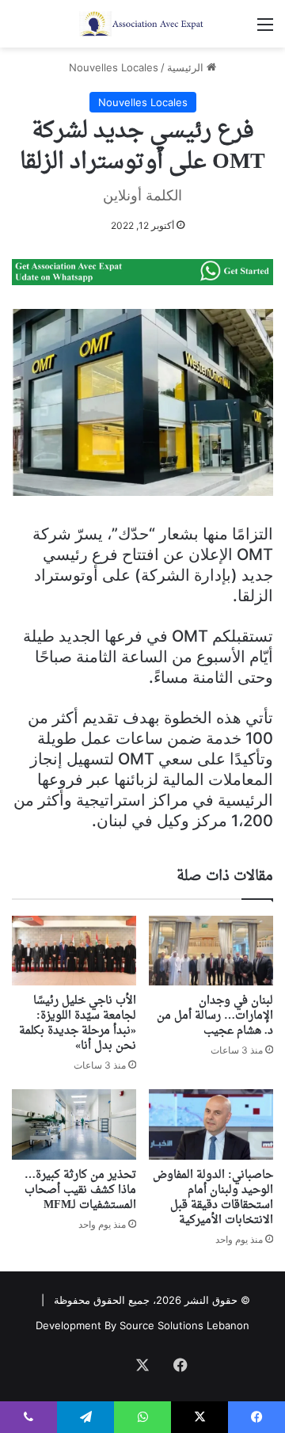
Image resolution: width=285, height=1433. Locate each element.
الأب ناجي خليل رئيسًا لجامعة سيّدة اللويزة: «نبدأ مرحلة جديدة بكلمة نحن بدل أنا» (77, 1023)
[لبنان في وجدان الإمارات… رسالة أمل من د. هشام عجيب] (211, 951)
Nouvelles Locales (113, 67)
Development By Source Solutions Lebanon (142, 1325)
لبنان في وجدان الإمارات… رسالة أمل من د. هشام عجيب (215, 1016)
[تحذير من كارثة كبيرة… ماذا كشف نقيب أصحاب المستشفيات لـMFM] (74, 1124)
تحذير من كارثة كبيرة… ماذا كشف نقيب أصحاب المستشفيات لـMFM (80, 1190)
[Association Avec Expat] (142, 23)
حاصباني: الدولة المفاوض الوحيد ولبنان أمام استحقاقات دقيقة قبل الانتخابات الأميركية (213, 1197)
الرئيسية (187, 67)
